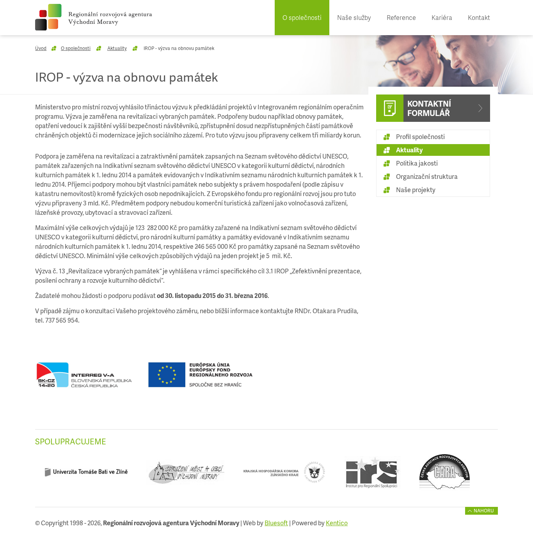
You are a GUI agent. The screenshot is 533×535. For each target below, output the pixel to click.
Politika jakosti (417, 163)
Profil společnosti (420, 136)
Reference (401, 17)
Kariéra (442, 17)
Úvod (40, 48)
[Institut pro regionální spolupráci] (372, 475)
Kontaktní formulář (429, 108)
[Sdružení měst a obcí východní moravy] (185, 475)
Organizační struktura (427, 176)
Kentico (337, 522)
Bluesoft (276, 522)
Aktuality (117, 48)
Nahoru (484, 510)
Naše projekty (415, 189)
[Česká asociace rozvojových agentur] (444, 475)
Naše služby (354, 17)
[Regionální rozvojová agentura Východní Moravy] (93, 17)
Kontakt (479, 17)
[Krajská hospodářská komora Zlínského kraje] (284, 475)
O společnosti (302, 17)
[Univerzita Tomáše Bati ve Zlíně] (86, 475)
